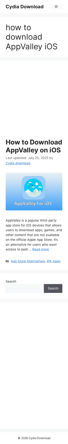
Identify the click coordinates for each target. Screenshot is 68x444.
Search (11, 281)
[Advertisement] (34, 102)
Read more (40, 249)
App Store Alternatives (28, 261)
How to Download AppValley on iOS (34, 146)
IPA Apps (53, 261)
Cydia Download (25, 6)
